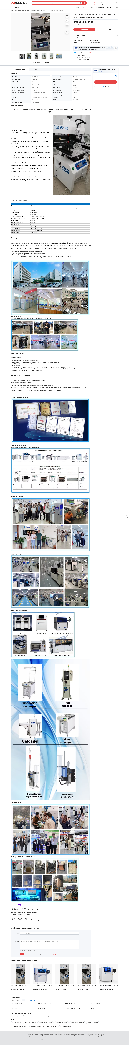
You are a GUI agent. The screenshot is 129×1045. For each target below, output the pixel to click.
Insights (102, 1034)
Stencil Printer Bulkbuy (65, 1026)
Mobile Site (97, 1034)
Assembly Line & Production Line (38, 10)
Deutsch (61, 1036)
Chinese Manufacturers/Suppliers (46, 1034)
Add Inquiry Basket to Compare (41, 62)
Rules (117, 7)
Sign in (116, 4)
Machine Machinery (16, 1022)
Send (22, 954)
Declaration (80, 1039)
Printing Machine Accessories (77, 1022)
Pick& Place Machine (69, 1006)
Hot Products (28, 1034)
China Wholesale (58, 1034)
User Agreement (73, 1039)
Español (34, 1036)
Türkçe (93, 1036)
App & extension (100, 7)
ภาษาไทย (89, 1036)
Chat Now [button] (108, 29)
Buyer (84, 7)
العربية (72, 1036)
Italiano (57, 1036)
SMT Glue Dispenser (42, 1006)
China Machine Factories (30, 1022)
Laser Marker (14, 1008)
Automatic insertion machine (44, 1003)
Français (45, 1036)
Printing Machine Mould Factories (19, 1026)
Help (92, 7)
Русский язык (51, 1036)
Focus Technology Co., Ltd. (54, 1039)
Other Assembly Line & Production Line (55, 10)
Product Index (90, 1034)
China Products (35, 1034)
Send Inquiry (84, 29)
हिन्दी (84, 1036)
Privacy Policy (87, 1039)
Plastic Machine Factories (61, 1022)
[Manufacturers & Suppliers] (19, 3)
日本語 (81, 1036)
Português (40, 1036)
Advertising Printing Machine (37, 1026)
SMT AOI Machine (95, 1003)
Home (12, 10)
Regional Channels (82, 1034)
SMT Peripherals (41, 1008)
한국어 (76, 1036)
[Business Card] (116, 75)
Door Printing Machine (52, 1026)
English (29, 1036)
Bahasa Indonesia (106, 1036)
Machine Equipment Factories (45, 1022)
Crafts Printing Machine (92, 1022)
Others (93, 1008)
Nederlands (67, 1036)
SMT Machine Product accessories (72, 1008)
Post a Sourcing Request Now (52, 954)
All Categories (16, 7)
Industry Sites (74, 1034)
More (12, 1029)
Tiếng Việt (99, 1036)
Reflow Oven (94, 1006)
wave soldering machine (16, 1003)
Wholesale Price (66, 1034)
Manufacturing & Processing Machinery (23, 10)
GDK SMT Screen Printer (70, 1003)
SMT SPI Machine (15, 1006)
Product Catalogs (32, 1000)
